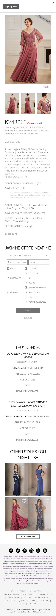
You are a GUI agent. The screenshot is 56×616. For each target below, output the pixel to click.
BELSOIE (32, 283)
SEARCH (28, 310)
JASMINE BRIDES (36, 591)
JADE (30, 297)
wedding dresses (40, 581)
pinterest (24, 550)
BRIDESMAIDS (12, 278)
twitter (18, 550)
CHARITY (33, 601)
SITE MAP (44, 601)
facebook (11, 550)
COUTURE (32, 268)
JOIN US (22, 601)
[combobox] (28, 255)
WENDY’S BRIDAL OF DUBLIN (20, 416)
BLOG (22, 604)
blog (45, 550)
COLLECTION (33, 273)
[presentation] (8, 103)
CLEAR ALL (28, 318)
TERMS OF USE (13, 597)
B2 (30, 278)
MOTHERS (12, 292)
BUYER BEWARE (29, 594)
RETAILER (27, 597)
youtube (38, 550)
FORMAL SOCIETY (20, 367)
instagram (31, 550)
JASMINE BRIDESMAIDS (37, 287)
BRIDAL (12, 268)
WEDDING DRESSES (11, 594)
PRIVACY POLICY (46, 594)
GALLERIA (32, 604)
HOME (13, 591)
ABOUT (23, 591)
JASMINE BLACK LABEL (37, 302)
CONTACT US (10, 601)
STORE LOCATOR (41, 597)
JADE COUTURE (34, 292)
